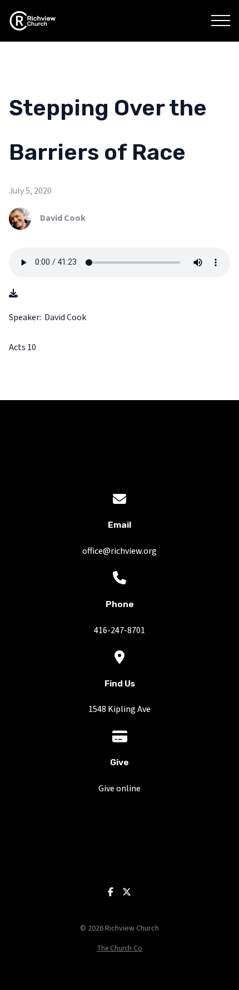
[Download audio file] (13, 293)
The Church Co (119, 948)
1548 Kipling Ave (119, 709)
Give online (119, 788)
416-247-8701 (119, 630)
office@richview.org (119, 551)
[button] (220, 20)
